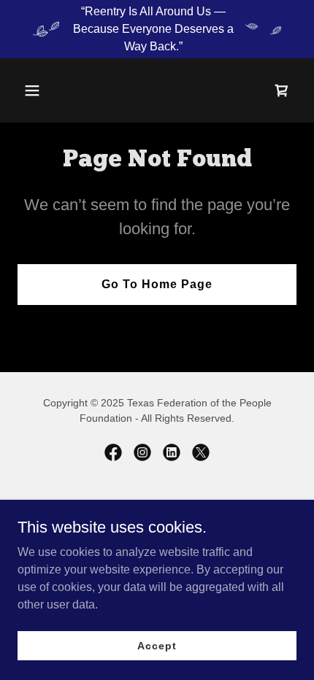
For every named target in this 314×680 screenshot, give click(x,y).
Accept (156, 645)
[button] (38, 90)
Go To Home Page (157, 284)
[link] (281, 90)
